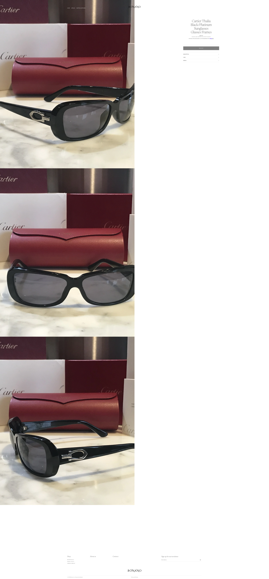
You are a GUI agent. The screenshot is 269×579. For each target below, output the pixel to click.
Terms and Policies (134, 577)
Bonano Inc (72, 577)
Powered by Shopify (79, 577)
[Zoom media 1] (67, 84)
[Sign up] (200, 559)
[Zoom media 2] (67, 252)
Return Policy (70, 559)
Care (184, 57)
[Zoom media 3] (67, 421)
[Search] (197, 8)
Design (184, 60)
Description (186, 54)
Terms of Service (71, 563)
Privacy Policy (70, 561)
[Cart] (200, 8)
